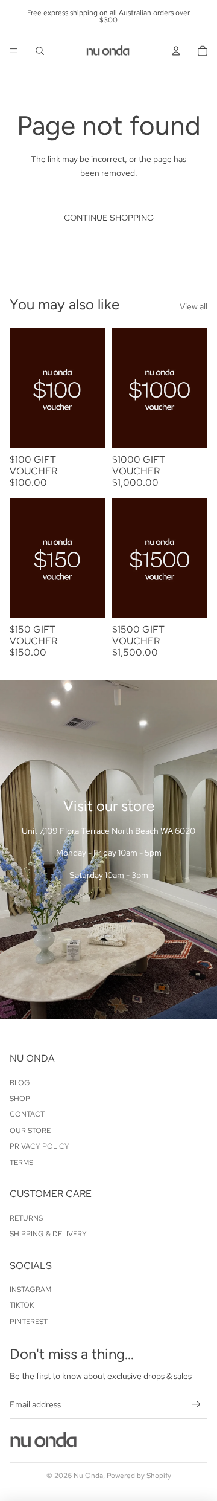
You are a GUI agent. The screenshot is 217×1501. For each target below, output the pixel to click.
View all (193, 306)
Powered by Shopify (139, 1475)
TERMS (21, 1162)
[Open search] (40, 50)
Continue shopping (109, 217)
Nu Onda (88, 1475)
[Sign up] (196, 1404)
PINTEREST (29, 1321)
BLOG (20, 1083)
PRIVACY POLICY (39, 1146)
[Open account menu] (176, 50)
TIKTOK (22, 1305)
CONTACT (27, 1114)
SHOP (20, 1098)
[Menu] (14, 51)
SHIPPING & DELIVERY (48, 1234)
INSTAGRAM (30, 1289)
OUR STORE (30, 1130)
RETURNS (26, 1218)
